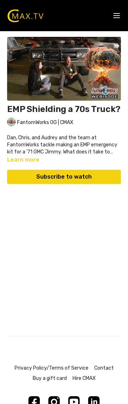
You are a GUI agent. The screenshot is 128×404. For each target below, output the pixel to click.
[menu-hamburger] (116, 15)
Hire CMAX (84, 378)
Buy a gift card (50, 378)
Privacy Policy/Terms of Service (52, 368)
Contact (104, 368)
